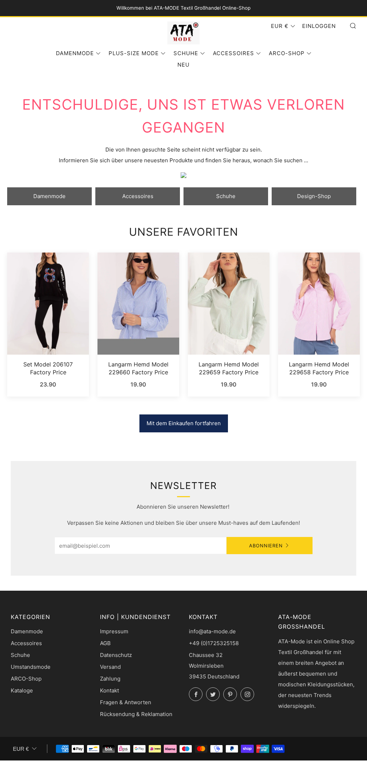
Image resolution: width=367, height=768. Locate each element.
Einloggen (319, 26)
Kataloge (22, 690)
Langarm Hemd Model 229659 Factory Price (229, 368)
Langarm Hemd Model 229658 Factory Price (319, 368)
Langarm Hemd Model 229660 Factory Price (138, 368)
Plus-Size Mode (134, 53)
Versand (110, 666)
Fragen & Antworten (125, 702)
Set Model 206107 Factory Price (48, 368)
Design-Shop (314, 196)
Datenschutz (116, 655)
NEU (183, 64)
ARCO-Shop (287, 53)
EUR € (280, 26)
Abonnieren (266, 545)
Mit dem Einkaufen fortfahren (184, 423)
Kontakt (109, 690)
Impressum (114, 631)
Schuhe (185, 53)
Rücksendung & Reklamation (136, 714)
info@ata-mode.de (212, 631)
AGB (105, 643)
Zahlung (110, 678)
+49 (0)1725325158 (214, 643)
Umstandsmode (31, 666)
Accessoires (233, 53)
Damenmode (75, 53)
